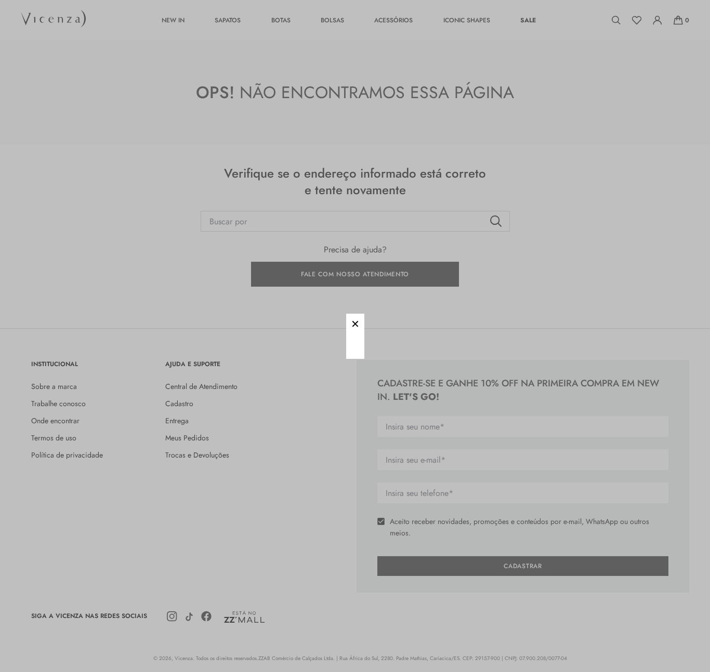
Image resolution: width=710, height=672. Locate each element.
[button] (355, 323)
